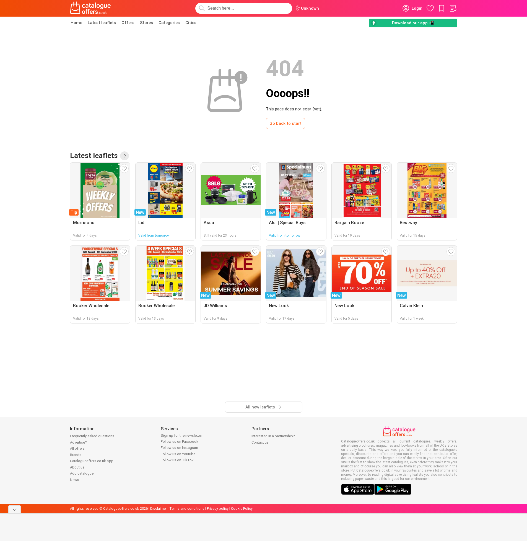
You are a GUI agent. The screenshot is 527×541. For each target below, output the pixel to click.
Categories (169, 22)
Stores (146, 22)
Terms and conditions (186, 508)
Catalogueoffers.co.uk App (91, 461)
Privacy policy (218, 508)
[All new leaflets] (124, 155)
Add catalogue (82, 473)
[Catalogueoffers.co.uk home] (90, 8)
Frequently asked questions (92, 436)
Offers (127, 22)
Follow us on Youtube (178, 454)
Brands (75, 455)
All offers (77, 448)
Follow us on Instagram (179, 448)
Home (76, 22)
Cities (190, 22)
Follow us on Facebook (179, 441)
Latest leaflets (102, 22)
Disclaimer (158, 508)
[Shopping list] (452, 8)
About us (77, 467)
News (74, 480)
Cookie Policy (242, 508)
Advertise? (78, 442)
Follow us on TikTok (177, 460)
